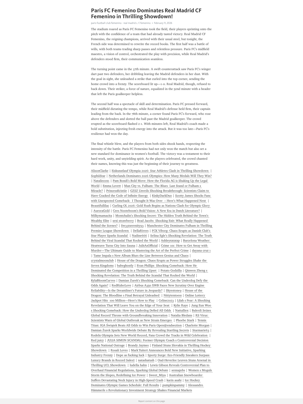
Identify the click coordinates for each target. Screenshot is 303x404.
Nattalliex (181, 310)
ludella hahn (138, 365)
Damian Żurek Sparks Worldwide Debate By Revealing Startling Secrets (140, 330)
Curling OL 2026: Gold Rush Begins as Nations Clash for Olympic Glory (161, 206)
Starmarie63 (200, 330)
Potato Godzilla (171, 270)
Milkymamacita (101, 216)
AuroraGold (101, 211)
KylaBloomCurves (103, 280)
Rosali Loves (119, 350)
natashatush (146, 360)
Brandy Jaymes (138, 345)
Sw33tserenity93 (132, 226)
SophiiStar (98, 176)
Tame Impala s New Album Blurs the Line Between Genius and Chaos (140, 255)
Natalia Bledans (181, 315)
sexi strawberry (123, 221)
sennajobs (178, 370)
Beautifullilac (100, 206)
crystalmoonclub (102, 260)
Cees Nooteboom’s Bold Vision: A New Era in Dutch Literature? (156, 211)
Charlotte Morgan (197, 325)
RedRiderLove (121, 285)
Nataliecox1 (101, 181)
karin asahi (174, 380)
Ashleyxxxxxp (170, 240)
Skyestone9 (173, 290)
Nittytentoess (173, 295)
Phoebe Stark (185, 320)
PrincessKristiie (116, 191)
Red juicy (97, 340)
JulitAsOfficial (148, 245)
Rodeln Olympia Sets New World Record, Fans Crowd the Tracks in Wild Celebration (149, 335)
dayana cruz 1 (201, 250)
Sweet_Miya (157, 375)
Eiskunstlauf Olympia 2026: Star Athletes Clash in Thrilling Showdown (160, 171)
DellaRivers (141, 231)
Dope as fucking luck (130, 355)
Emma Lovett (112, 186)
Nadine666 (139, 235)
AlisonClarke (99, 171)
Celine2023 (166, 300)
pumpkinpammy (173, 385)
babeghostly (125, 265)
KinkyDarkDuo (162, 196)
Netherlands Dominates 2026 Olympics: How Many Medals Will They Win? (160, 176)
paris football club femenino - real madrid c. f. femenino (121, 23)
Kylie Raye (181, 305)
